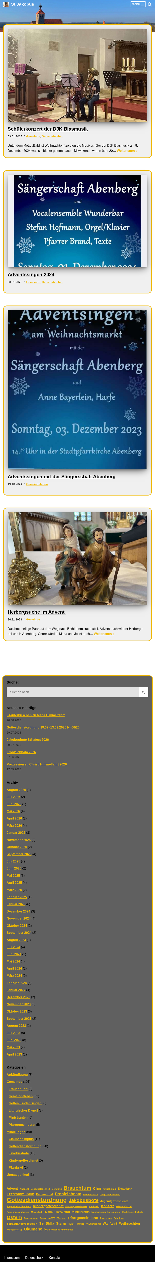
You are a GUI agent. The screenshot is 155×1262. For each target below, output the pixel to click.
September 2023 (19, 1018)
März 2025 (14, 890)
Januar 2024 (16, 990)
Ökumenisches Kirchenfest (58, 1229)
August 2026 (16, 790)
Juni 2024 (14, 954)
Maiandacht (37, 1212)
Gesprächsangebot (110, 1194)
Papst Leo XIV (47, 1218)
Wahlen (81, 1224)
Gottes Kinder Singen (25, 1103)
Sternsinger (65, 1223)
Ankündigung (17, 1074)
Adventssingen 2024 (31, 274)
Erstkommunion (20, 1194)
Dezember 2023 (18, 997)
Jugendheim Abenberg (19, 1206)
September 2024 (19, 932)
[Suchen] (150, 4)
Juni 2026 (14, 804)
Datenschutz (34, 1257)
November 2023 (19, 1004)
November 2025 (19, 840)
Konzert (107, 1206)
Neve (57, 1249)
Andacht (24, 1189)
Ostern (14, 1217)
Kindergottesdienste (76, 1206)
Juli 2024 (13, 947)
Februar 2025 (17, 897)
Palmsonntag (31, 1218)
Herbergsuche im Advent (37, 612)
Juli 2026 (13, 797)
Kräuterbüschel (124, 1206)
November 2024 (19, 918)
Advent (12, 1188)
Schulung (119, 1218)
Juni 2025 (14, 868)
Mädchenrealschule (132, 1212)
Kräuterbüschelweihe (18, 1212)
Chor (97, 1188)
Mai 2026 (13, 811)
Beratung (57, 1189)
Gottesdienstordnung (25, 1146)
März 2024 (14, 975)
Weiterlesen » (127, 150)
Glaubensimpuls (21, 1139)
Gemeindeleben (52, 136)
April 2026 (14, 818)
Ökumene (33, 1229)
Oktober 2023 (17, 1011)
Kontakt (54, 1257)
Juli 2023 (13, 1033)
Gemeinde (33, 136)
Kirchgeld (94, 1206)
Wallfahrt (110, 1223)
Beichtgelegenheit (40, 1189)
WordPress (94, 1249)
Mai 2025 (13, 875)
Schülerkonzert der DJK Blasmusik (48, 129)
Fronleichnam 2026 (21, 752)
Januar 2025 (16, 904)
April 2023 (14, 1054)
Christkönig (109, 1189)
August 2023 (16, 1025)
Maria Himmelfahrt (57, 1211)
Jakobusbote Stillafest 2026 (28, 739)
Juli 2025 (13, 861)
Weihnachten (129, 1223)
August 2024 (16, 940)
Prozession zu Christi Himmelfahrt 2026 (37, 764)
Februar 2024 (17, 983)
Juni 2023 (14, 1040)
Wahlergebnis (93, 1224)
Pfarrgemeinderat (22, 1124)
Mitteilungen (16, 1132)
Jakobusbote (19, 1153)
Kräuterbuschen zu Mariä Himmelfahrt (36, 715)
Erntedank (125, 1188)
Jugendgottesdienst (114, 1201)
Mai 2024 (13, 961)
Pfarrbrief (16, 1167)
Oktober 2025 (17, 847)
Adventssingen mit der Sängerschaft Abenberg (62, 476)
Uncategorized (18, 1174)
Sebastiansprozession (22, 1223)
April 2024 (14, 968)
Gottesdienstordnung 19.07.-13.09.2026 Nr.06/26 (43, 727)
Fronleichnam (68, 1194)
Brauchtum (77, 1188)
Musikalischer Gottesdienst (105, 1212)
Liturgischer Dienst (23, 1110)
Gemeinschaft (90, 1194)
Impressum (12, 1257)
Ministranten (18, 1117)
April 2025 (14, 882)
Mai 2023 (13, 1047)
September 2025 (19, 854)
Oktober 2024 (17, 925)
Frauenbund (18, 1089)
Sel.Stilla (46, 1223)
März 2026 (14, 825)
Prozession (106, 1218)
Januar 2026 (16, 832)
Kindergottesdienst (23, 1160)
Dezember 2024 (18, 911)
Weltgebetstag (14, 1229)
